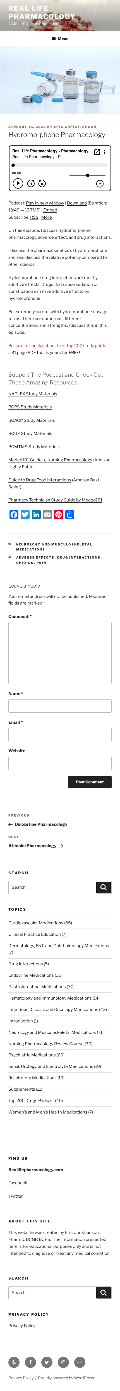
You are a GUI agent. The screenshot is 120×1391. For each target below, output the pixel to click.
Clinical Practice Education (34, 934)
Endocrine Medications (31, 975)
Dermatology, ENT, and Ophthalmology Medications (58, 945)
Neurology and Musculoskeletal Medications (52, 1032)
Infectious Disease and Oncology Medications (53, 1009)
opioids (25, 563)
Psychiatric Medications (32, 1055)
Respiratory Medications (32, 1077)
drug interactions (79, 557)
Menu (63, 38)
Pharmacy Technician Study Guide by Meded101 (55, 500)
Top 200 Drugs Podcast (31, 1100)
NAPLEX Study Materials (32, 393)
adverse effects (35, 557)
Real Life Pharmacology (42, 12)
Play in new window (45, 203)
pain (42, 563)
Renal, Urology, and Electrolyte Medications (50, 1066)
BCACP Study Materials (31, 420)
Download (77, 203)
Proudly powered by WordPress (66, 1377)
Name (15, 693)
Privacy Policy (21, 1325)
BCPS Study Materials (30, 407)
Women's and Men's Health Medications (47, 1112)
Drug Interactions (25, 963)
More (46, 217)
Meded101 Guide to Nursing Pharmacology (50, 459)
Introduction (20, 1021)
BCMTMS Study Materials (34, 446)
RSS (34, 217)
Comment (20, 616)
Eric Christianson (75, 127)
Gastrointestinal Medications (37, 986)
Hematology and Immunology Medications (50, 998)
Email (15, 722)
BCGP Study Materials (30, 433)
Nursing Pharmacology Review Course (46, 1043)
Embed (50, 210)
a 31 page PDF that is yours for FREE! (44, 352)
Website (16, 750)
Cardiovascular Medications (35, 922)
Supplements (21, 1089)
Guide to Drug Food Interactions (39, 480)
